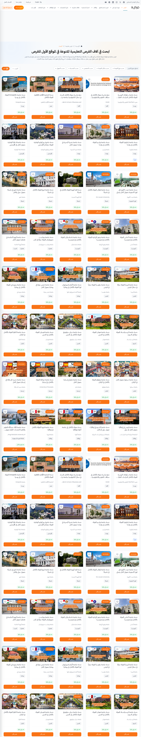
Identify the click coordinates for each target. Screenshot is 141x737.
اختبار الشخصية (86, 8)
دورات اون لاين (116, 8)
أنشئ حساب (18, 8)
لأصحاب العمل (7, 2)
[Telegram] (109, 2)
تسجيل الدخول (7, 8)
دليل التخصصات (64, 8)
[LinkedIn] (112, 2)
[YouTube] (105, 2)
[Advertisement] (70, 732)
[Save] (117, 79)
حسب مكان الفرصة (103, 68)
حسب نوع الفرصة (119, 68)
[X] (120, 2)
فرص (125, 7)
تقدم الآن (126, 117)
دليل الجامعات (41, 8)
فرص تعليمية (68, 46)
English (37, 2)
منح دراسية (133, 79)
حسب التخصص (88, 68)
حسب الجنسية (74, 68)
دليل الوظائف (52, 8)
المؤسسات (33, 8)
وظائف (95, 8)
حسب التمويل (61, 68)
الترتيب (16, 68)
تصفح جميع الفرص (133, 68)
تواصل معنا (18, 2)
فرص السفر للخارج (103, 8)
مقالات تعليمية (75, 8)
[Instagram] (116, 2)
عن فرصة (28, 2)
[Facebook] (123, 2)
